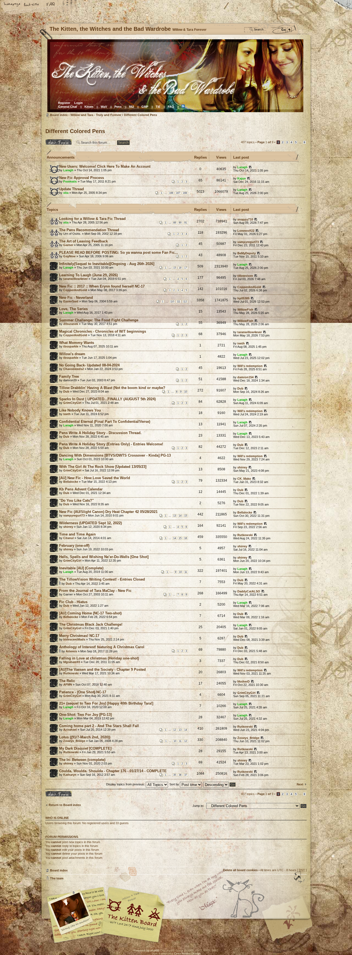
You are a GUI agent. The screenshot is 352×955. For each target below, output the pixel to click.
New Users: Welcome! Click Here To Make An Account (104, 166)
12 (174, 729)
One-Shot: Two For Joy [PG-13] (85, 715)
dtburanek (70, 323)
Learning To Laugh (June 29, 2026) (88, 275)
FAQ (51, 4)
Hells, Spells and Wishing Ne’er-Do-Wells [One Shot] (103, 557)
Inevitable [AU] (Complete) (81, 568)
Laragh (68, 170)
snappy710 (245, 219)
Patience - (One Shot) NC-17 (82, 692)
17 (185, 267)
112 (185, 301)
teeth (241, 343)
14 (180, 515)
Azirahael (70, 729)
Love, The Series (73, 309)
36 (180, 775)
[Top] (300, 878)
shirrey (242, 467)
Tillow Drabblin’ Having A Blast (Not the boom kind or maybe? (112, 388)
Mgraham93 (71, 662)
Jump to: (198, 805)
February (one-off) (74, 545)
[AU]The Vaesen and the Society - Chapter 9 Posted (102, 669)
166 (171, 193)
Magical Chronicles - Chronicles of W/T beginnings (102, 331)
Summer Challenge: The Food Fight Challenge (98, 320)
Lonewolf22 (245, 230)
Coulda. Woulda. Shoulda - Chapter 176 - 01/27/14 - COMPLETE (113, 771)
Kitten (88, 106)
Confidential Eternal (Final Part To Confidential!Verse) (104, 421)
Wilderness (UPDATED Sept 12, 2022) (90, 523)
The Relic (67, 681)
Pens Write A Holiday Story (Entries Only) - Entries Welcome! (111, 444)
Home (12, 4)
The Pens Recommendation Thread (89, 230)
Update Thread (71, 189)
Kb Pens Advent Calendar (81, 489)
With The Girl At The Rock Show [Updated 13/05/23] (102, 467)
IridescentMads (74, 639)
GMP (144, 106)
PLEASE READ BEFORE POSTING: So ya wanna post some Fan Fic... (118, 252)
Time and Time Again (77, 534)
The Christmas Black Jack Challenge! (90, 624)
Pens (118, 106)
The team (57, 878)
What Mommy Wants (76, 343)
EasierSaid (70, 301)
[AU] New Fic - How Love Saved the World (94, 478)
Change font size (31, 4)
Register (64, 102)
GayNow (69, 256)
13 (174, 515)
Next (300, 784)
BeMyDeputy (246, 253)
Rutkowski (245, 535)
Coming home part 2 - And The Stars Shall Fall (99, 726)
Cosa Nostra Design (187, 953)
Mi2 (131, 106)
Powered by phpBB (146, 950)
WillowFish (245, 309)
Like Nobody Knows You (80, 410)
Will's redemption (250, 366)
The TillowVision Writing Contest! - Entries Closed (102, 579)
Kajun (241, 178)
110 (172, 301)
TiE (158, 106)
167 (178, 193)
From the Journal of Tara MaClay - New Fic (95, 591)
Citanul (68, 538)
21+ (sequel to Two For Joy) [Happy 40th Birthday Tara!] (106, 703)
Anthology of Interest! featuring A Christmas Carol (101, 647)
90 (180, 222)
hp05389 (243, 298)
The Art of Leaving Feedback (83, 241)
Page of (265, 142)
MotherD (243, 681)
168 (185, 193)
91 (185, 222)
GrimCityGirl (72, 402)
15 (174, 267)
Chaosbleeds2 (73, 369)
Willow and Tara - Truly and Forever (95, 115)
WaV (104, 106)
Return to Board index (65, 805)
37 (185, 775)
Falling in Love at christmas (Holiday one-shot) (99, 658)
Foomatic (70, 181)
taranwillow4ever (75, 278)
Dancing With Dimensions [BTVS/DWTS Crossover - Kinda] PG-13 (115, 455)
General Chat (67, 106)
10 (185, 391)
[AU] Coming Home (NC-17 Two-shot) (90, 613)
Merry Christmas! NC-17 (79, 636)
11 (186, 572)
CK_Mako (244, 478)
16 (180, 267)
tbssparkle (70, 346)
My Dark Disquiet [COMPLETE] (85, 748)
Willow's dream (72, 354)
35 (174, 775)
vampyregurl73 (248, 242)
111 (178, 301)
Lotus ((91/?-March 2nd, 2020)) (84, 737)
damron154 (245, 377)
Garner (68, 245)
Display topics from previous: (126, 784)
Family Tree (69, 376)
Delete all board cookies (240, 870)
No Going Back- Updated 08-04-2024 (89, 365)
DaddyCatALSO (248, 591)
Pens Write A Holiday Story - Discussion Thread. (100, 433)
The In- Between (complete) (82, 760)
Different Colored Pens (140, 115)
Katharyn (69, 774)
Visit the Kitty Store (290, 926)
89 (174, 222)
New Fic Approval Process (81, 178)
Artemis (71, 651)
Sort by (174, 784)
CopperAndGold (75, 290)
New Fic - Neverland (76, 298)
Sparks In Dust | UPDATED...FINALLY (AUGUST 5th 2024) (107, 399)
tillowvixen (245, 275)
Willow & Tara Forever (133, 913)
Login (78, 102)
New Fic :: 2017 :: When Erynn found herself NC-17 (102, 286)
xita (65, 192)
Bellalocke (70, 481)
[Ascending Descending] (219, 784)
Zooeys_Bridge (74, 741)
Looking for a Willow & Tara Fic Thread (92, 219)
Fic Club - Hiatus (73, 602)
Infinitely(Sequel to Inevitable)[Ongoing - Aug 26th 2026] (106, 264)
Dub (66, 391)
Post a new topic (57, 140)
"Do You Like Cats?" (76, 500)
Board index (175, 75)
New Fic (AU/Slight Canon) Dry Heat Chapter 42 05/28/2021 (108, 512)
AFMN (67, 684)
